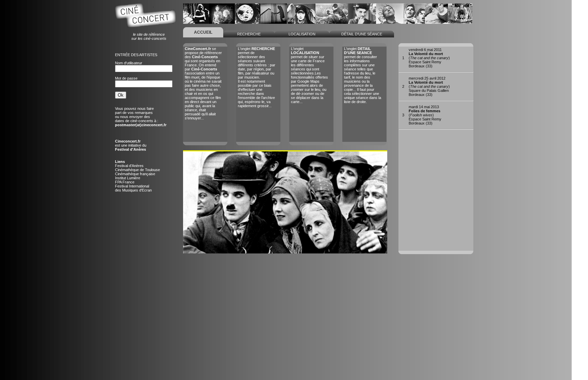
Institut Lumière (127, 178)
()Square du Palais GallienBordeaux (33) (429, 86)
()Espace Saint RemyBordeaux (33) (429, 58)
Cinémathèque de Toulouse (137, 170)
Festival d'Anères (129, 166)
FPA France (124, 182)
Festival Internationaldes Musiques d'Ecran (133, 188)
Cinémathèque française (135, 174)
